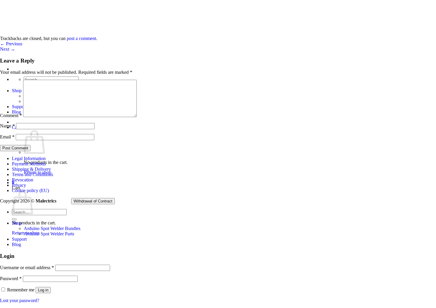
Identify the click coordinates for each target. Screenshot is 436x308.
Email (7, 136)
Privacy (19, 185)
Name (7, 125)
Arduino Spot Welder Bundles (52, 228)
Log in (43, 290)
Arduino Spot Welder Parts (49, 233)
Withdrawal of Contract (93, 201)
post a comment (81, 38)
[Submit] (14, 219)
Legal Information (29, 158)
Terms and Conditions (32, 174)
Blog (16, 244)
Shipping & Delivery (31, 169)
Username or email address (27, 267)
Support (19, 239)
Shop (17, 223)
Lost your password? (19, 300)
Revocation (22, 179)
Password (11, 278)
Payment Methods (29, 163)
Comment (11, 115)
